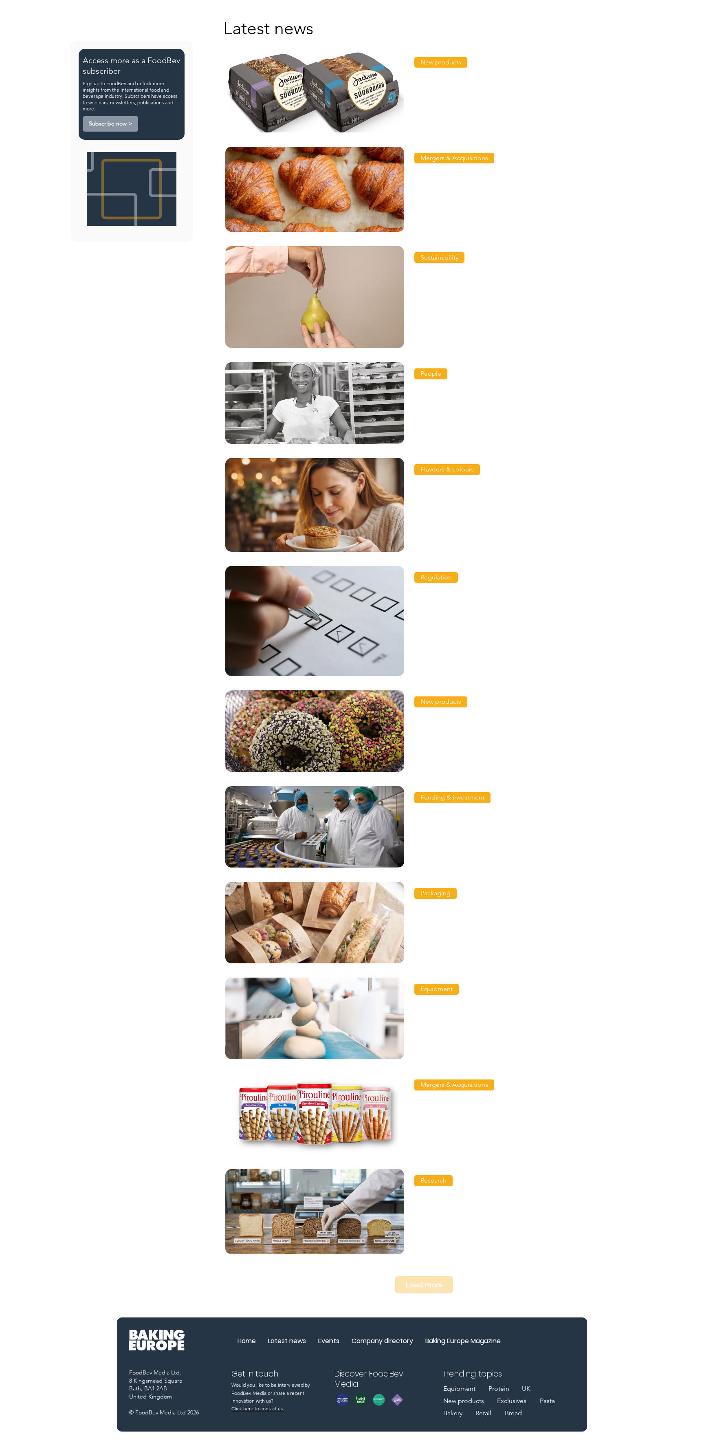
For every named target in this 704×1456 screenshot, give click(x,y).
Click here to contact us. (257, 1408)
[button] (440, 62)
